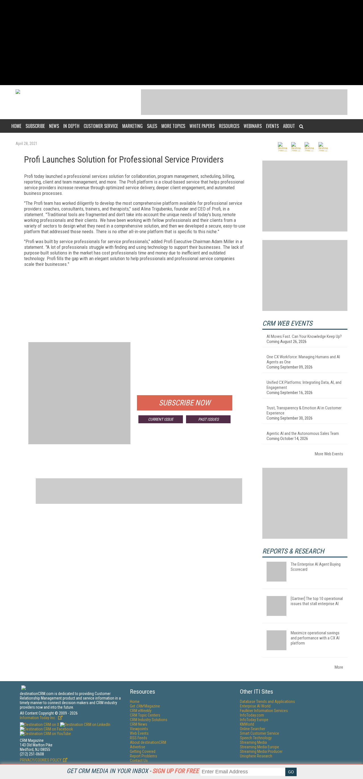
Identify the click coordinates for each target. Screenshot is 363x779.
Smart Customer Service (259, 733)
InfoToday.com (252, 715)
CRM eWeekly (140, 710)
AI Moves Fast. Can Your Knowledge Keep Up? (304, 336)
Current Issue (160, 419)
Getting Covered (142, 751)
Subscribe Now (184, 402)
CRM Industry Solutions (148, 719)
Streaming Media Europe (259, 747)
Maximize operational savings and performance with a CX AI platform (315, 638)
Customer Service (101, 126)
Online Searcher (252, 729)
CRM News (138, 724)
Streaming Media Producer (261, 751)
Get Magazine (145, 706)
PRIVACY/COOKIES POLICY (41, 760)
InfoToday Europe (254, 719)
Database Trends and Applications (267, 701)
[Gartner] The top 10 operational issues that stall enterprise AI (317, 601)
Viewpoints (139, 729)
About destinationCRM (148, 742)
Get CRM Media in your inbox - (133, 770)
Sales (152, 126)
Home (16, 126)
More (339, 667)
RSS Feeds (138, 738)
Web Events (139, 733)
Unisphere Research (256, 756)
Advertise (137, 747)
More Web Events (329, 453)
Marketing (132, 126)
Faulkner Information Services (264, 710)
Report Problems (143, 756)
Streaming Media (253, 742)
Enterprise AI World (255, 706)
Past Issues (208, 419)
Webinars (253, 126)
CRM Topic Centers (145, 715)
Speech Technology (256, 738)
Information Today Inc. (38, 717)
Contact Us (139, 760)
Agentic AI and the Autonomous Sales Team (303, 433)
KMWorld (247, 724)
